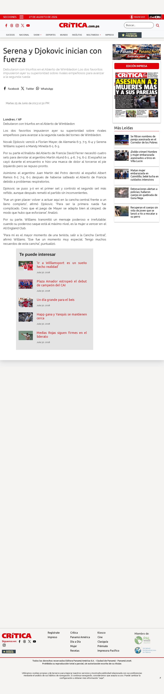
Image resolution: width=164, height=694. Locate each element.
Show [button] (37, 34)
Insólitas (77, 34)
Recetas (74, 650)
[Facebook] (6, 25)
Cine (100, 637)
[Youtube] (28, 25)
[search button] (157, 25)
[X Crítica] (23, 25)
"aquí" (101, 678)
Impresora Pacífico (108, 650)
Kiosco (102, 632)
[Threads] (12, 25)
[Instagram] (17, 25)
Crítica (74, 632)
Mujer (73, 646)
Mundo (64, 34)
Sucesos (10, 34)
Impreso (109, 34)
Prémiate (103, 646)
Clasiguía (103, 641)
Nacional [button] (24, 34)
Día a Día (75, 641)
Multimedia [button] (92, 34)
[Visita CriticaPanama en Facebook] (19, 641)
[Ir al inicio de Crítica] (80, 24)
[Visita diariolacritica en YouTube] (34, 641)
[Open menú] (21, 17)
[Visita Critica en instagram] (4, 645)
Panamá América (80, 637)
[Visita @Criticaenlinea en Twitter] (24, 641)
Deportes (51, 34)
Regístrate (54, 632)
